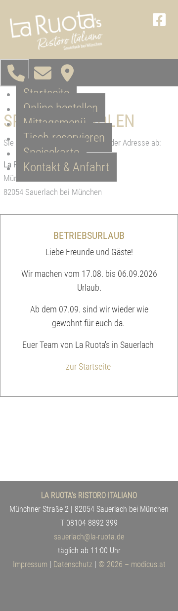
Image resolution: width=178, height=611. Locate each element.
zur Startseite (88, 366)
